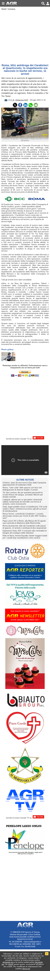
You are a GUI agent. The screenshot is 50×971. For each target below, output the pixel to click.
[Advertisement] (25, 36)
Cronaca (11, 9)
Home (3, 9)
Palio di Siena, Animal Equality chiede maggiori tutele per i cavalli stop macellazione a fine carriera (25, 537)
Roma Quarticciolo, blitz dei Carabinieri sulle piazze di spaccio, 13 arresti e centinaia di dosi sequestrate (24, 527)
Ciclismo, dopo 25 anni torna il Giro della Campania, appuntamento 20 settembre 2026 (25, 484)
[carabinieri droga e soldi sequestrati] (8, 356)
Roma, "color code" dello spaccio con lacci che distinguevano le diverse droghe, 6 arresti (22, 489)
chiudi (10, 964)
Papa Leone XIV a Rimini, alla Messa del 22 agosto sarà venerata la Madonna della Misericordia (24, 522)
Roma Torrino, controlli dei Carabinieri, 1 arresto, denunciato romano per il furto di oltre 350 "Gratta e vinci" (24, 516)
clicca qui (26, 969)
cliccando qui (8, 962)
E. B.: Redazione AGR (19, 100)
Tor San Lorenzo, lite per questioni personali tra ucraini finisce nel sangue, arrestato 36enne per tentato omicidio (23, 494)
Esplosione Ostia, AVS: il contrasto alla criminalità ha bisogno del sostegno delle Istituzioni (25, 532)
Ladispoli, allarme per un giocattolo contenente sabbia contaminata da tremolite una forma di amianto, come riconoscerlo (22, 502)
